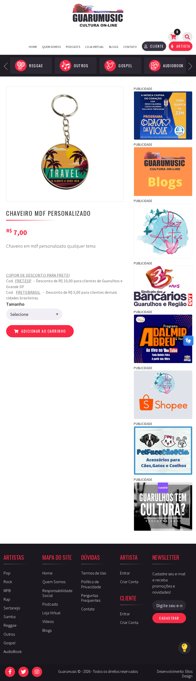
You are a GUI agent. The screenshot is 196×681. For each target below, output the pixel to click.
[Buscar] (187, 37)
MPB (7, 590)
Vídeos (48, 621)
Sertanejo (12, 607)
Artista (182, 46)
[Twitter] (23, 672)
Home (33, 46)
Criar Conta (129, 581)
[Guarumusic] (98, 15)
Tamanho (15, 304)
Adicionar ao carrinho (43, 331)
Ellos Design (187, 673)
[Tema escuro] (184, 648)
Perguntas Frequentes (90, 598)
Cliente (156, 46)
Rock (8, 581)
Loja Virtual (94, 46)
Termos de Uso (93, 573)
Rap (7, 599)
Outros (9, 634)
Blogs (113, 46)
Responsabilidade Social (57, 593)
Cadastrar (169, 618)
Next (188, 66)
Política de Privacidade (91, 584)
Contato (130, 46)
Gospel (10, 642)
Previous (7, 66)
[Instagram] (37, 672)
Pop (7, 573)
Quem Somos (51, 46)
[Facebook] (10, 672)
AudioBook (13, 651)
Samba (10, 616)
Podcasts (73, 46)
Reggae (10, 625)
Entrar (125, 573)
